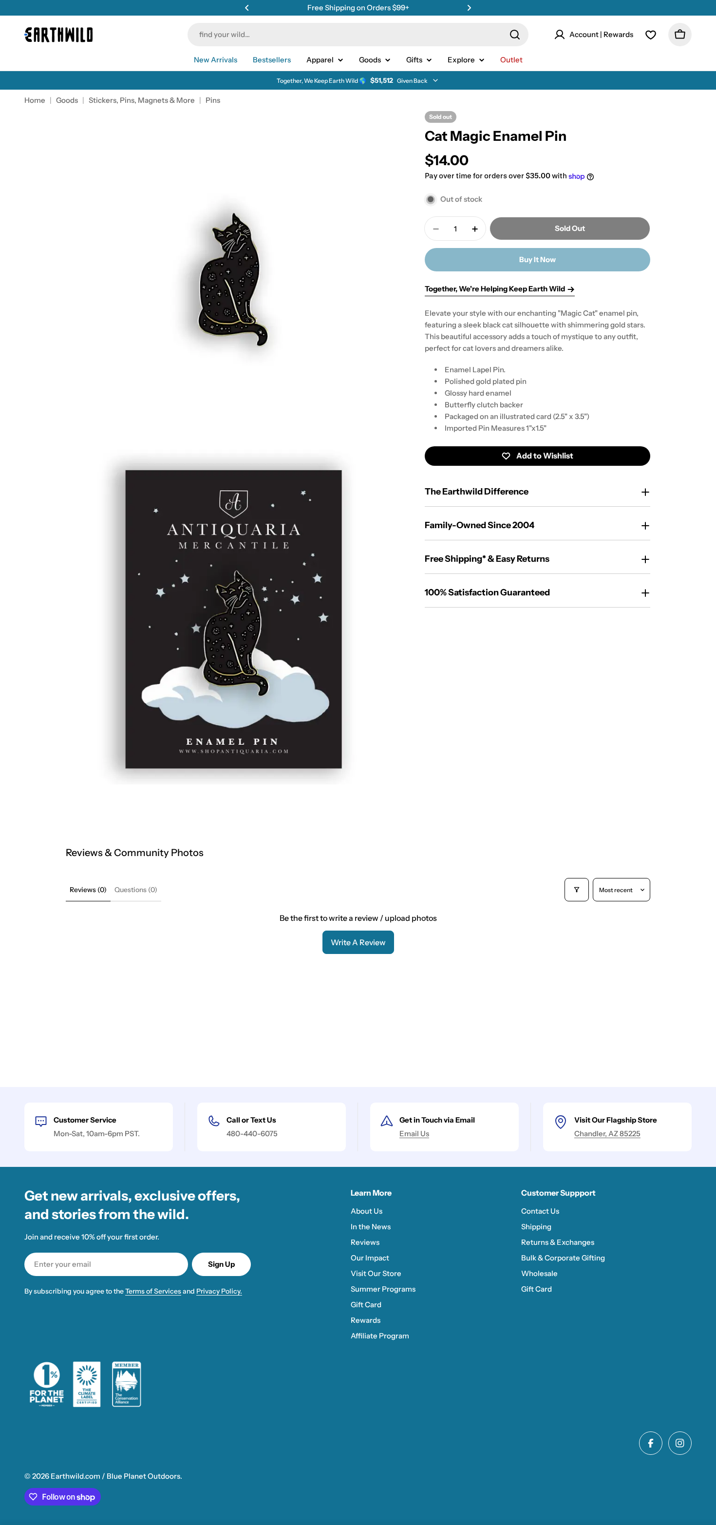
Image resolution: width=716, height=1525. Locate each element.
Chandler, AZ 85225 (607, 1133)
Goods (67, 100)
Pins (213, 100)
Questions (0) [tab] (135, 889)
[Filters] (577, 889)
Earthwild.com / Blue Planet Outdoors (115, 1476)
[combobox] (358, 34)
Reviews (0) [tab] (88, 889)
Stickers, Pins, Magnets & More (142, 100)
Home (34, 100)
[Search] (515, 34)
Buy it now (537, 260)
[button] (247, 8)
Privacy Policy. (219, 1291)
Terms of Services (153, 1291)
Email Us (414, 1133)
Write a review (358, 942)
